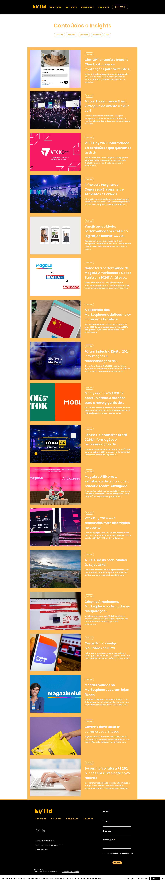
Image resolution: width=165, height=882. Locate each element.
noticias (71, 34)
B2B (107, 34)
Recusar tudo (143, 878)
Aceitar (155, 878)
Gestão (59, 34)
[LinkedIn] (43, 830)
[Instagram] (38, 830)
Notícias (89, 54)
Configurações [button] (129, 878)
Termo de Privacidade (70, 872)
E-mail (106, 821)
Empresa (107, 831)
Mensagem (108, 840)
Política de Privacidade (95, 878)
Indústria (97, 34)
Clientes (84, 34)
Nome (106, 812)
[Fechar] (162, 878)
